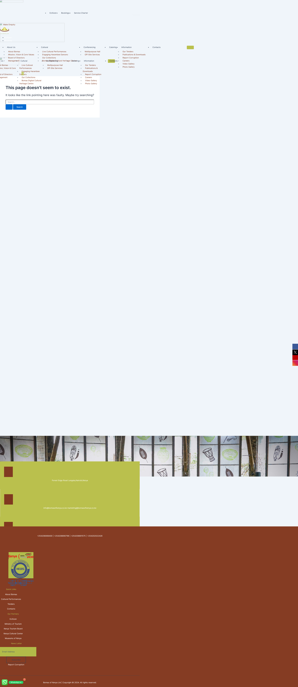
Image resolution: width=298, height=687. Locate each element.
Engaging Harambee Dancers (55, 54)
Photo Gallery (129, 67)
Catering (113, 47)
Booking (8, 40)
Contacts (156, 47)
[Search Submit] (9, 107)
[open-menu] (136, 13)
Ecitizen (53, 13)
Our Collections (49, 58)
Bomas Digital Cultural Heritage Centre (30, 82)
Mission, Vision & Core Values (21, 54)
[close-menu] (3, 45)
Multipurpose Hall (92, 51)
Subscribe (16, 660)
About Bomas (14, 51)
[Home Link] (32, 41)
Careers (126, 61)
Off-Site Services (92, 54)
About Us (11, 47)
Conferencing (89, 47)
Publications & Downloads (134, 54)
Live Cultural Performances (54, 51)
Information (126, 47)
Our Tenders (128, 51)
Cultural (44, 47)
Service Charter (81, 13)
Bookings (65, 13)
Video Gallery (128, 64)
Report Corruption (131, 58)
